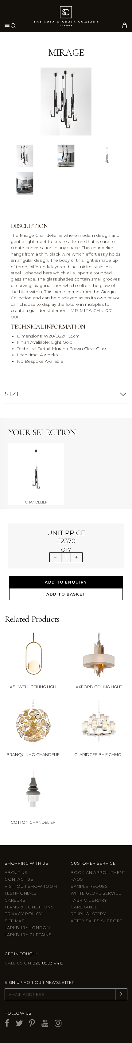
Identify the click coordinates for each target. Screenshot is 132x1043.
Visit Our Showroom (31, 886)
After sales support (96, 921)
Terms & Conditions (29, 907)
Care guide (84, 907)
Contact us (19, 879)
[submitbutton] (121, 994)
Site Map (15, 921)
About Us (16, 872)
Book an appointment (98, 872)
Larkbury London (27, 927)
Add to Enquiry (66, 582)
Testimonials (21, 893)
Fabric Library (89, 900)
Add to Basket (66, 594)
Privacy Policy (23, 914)
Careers (15, 900)
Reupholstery (88, 914)
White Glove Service (96, 893)
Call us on (34, 963)
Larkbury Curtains (28, 934)
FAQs (77, 879)
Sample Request (90, 886)
